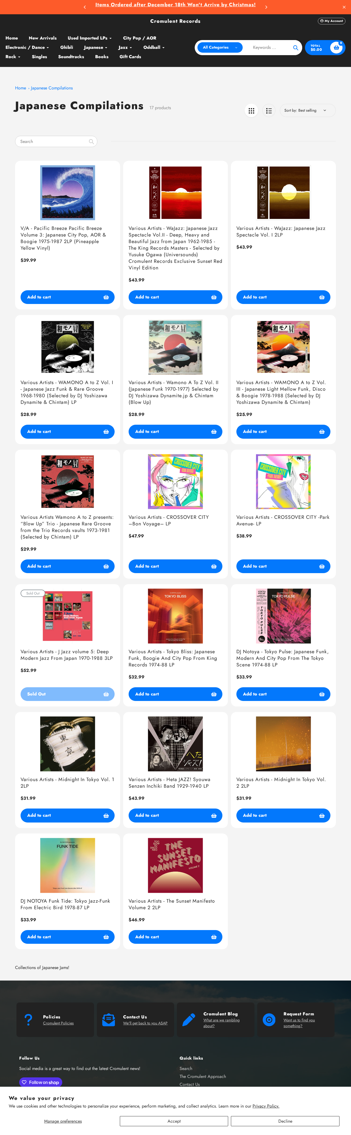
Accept (174, 1121)
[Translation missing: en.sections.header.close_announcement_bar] (344, 7)
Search (186, 1068)
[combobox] (56, 141)
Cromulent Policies (58, 1023)
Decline (285, 1121)
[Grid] (251, 110)
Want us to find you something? (299, 1023)
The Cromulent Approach (203, 1076)
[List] (269, 110)
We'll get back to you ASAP (145, 1023)
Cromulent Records (175, 21)
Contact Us (190, 1084)
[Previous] (85, 7)
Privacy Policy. (266, 1106)
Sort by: (290, 110)
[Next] (266, 7)
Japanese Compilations (52, 88)
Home (20, 88)
